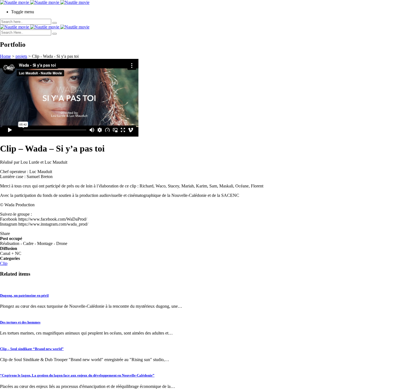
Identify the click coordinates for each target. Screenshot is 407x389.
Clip (3, 263)
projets (21, 56)
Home (5, 56)
